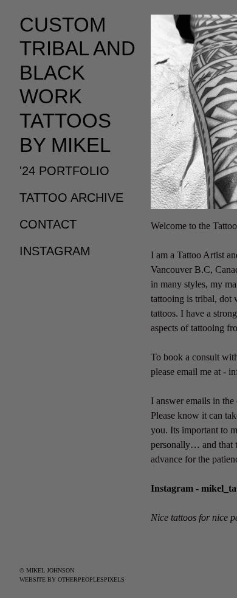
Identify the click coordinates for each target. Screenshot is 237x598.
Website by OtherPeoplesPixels (72, 579)
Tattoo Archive (71, 197)
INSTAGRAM (55, 251)
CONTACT (48, 224)
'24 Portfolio (64, 170)
